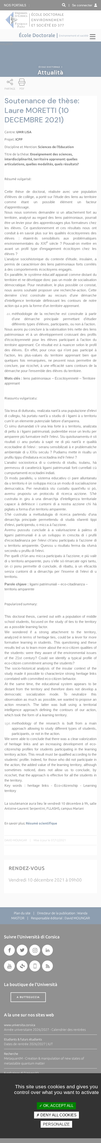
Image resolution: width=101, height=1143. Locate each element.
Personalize (56, 1124)
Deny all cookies (58, 1115)
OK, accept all (58, 1106)
